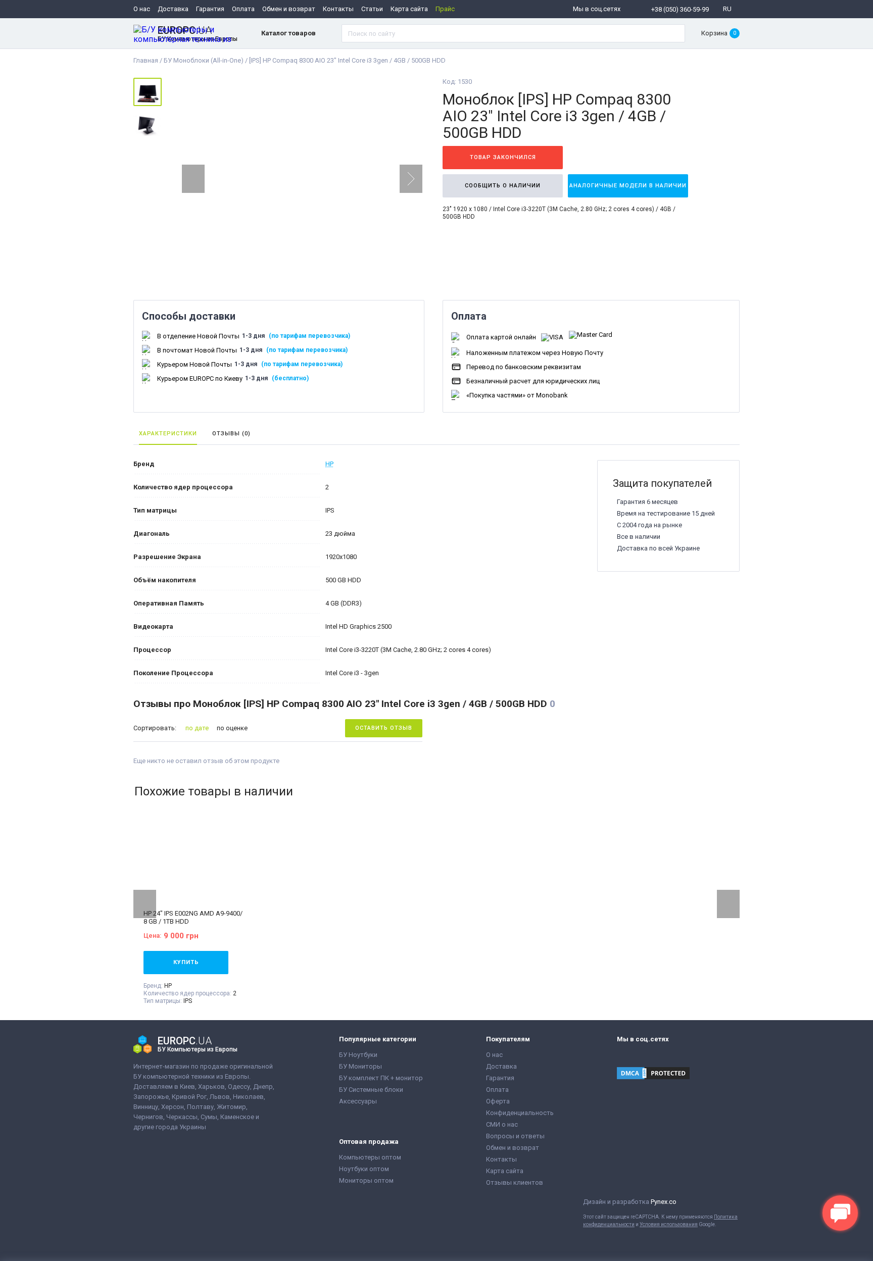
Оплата (243, 9)
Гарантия (210, 9)
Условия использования (669, 1224)
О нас (141, 9)
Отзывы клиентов (514, 1182)
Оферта (498, 1101)
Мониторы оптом (366, 1180)
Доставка (173, 9)
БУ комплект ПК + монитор (381, 1078)
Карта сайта (409, 9)
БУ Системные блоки (371, 1089)
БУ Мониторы (360, 1066)
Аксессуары (358, 1101)
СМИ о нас (502, 1124)
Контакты (338, 9)
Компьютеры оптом (370, 1157)
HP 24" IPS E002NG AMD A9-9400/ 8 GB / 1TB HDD (193, 917)
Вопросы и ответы (515, 1136)
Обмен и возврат (288, 9)
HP (329, 464)
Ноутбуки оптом (364, 1169)
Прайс (445, 9)
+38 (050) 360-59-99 (680, 9)
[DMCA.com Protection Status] (653, 1074)
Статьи (372, 9)
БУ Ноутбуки (358, 1054)
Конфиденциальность (520, 1113)
